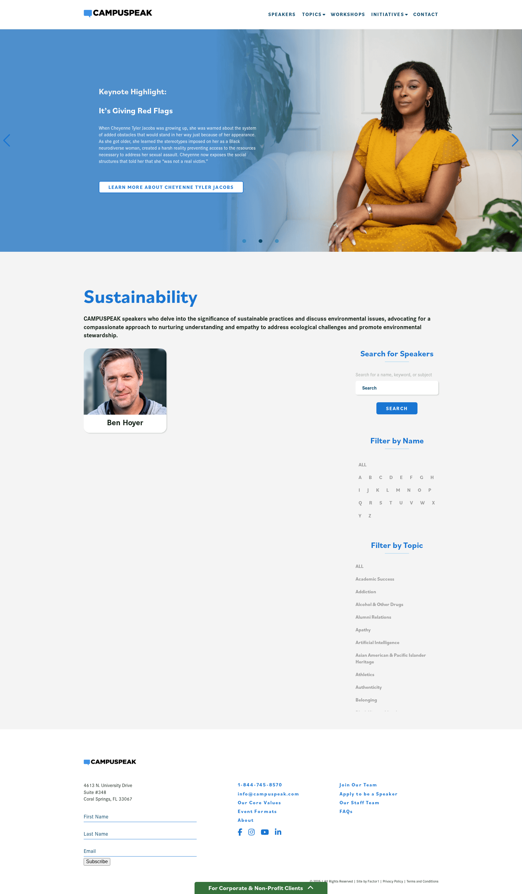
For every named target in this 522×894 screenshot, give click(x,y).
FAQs (346, 811)
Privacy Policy (393, 881)
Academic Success (375, 579)
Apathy (363, 630)
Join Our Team (358, 785)
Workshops (348, 14)
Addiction (366, 591)
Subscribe (97, 861)
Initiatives (387, 14)
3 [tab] (277, 240)
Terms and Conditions (422, 881)
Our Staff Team (360, 802)
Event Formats (257, 811)
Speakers (282, 14)
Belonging (366, 700)
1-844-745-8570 (260, 785)
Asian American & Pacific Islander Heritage (391, 658)
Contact (426, 14)
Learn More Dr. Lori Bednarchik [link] (216, 191)
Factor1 (373, 881)
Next (514, 139)
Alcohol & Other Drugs (379, 604)
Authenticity (369, 687)
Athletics (365, 674)
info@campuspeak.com (269, 794)
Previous (7, 139)
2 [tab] (261, 240)
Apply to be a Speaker (369, 794)
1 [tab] (244, 240)
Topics (312, 14)
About (246, 820)
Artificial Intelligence (377, 642)
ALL (362, 465)
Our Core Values (259, 802)
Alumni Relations (373, 617)
